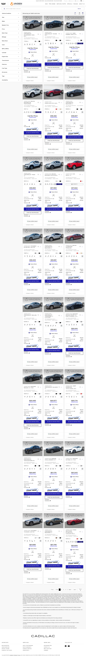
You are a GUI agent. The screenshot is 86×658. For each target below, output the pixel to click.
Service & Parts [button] (61, 3)
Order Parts (26, 650)
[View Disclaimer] (35, 44)
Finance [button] (75, 3)
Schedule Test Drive (7, 650)
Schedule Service (27, 648)
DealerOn (11, 655)
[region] (32, 58)
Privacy (19, 655)
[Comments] (40, 44)
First (51, 589)
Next (70, 589)
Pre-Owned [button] (52, 3)
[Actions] (40, 34)
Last (74, 589)
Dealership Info (48, 645)
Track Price (33, 52)
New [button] (46, 3)
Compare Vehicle (30, 80)
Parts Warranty (27, 647)
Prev (56, 589)
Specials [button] (69, 3)
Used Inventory (6, 647)
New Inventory (5, 645)
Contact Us (47, 647)
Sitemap (15, 655)
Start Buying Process (33, 68)
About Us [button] (82, 3)
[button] (41, 23)
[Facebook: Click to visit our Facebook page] (66, 646)
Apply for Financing (28, 645)
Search (79, 8)
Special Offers (5, 648)
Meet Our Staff (48, 648)
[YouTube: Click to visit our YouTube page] (69, 646)
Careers (46, 650)
